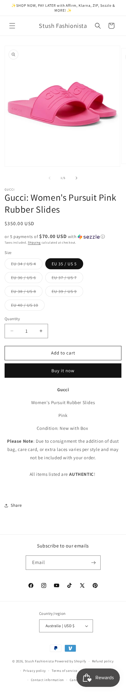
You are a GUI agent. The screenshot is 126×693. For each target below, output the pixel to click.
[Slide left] (49, 178)
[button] (12, 25)
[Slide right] (76, 178)
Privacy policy (34, 670)
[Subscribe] (93, 562)
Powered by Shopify (70, 661)
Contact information (47, 680)
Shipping (34, 242)
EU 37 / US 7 (67, 279)
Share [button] (16, 505)
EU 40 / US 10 (28, 306)
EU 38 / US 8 (27, 292)
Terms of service (64, 670)
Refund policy (103, 661)
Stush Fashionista (39, 661)
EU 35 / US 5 (64, 264)
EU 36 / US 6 (27, 279)
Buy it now (63, 370)
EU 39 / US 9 (67, 292)
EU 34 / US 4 (27, 265)
